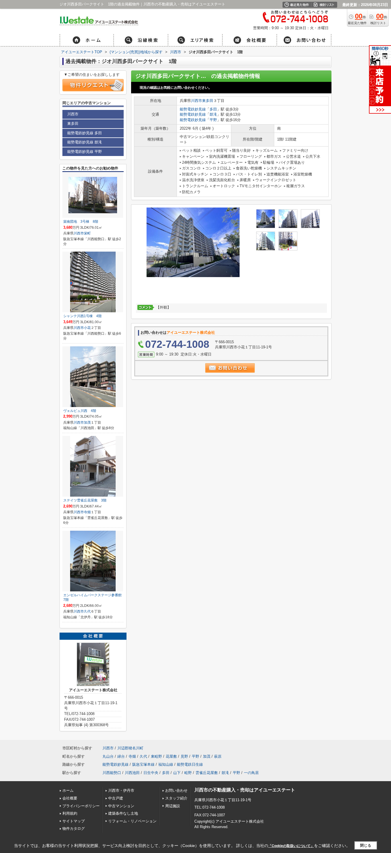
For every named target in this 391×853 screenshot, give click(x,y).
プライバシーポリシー (81, 806)
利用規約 (69, 813)
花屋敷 (171, 756)
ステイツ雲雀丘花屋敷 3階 (84, 500)
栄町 (87, 233)
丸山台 (108, 756)
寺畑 (87, 512)
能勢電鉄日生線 (190, 764)
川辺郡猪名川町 (130, 748)
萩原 (218, 756)
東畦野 (156, 756)
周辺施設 (172, 806)
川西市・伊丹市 (121, 790)
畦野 (188, 773)
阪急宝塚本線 (143, 764)
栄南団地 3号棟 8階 (80, 222)
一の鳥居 (251, 773)
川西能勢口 (111, 773)
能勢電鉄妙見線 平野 (84, 151)
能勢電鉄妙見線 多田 (84, 133)
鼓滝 (213, 114)
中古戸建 (115, 798)
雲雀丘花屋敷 (207, 773)
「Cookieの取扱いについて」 (291, 846)
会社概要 (69, 798)
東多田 (207, 100)
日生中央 (150, 773)
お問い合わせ (176, 790)
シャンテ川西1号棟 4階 (82, 316)
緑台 (121, 756)
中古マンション (121, 806)
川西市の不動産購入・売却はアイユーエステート (244, 789)
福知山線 (165, 764)
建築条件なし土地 (123, 813)
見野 (184, 756)
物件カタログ (73, 828)
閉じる (365, 845)
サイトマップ (73, 821)
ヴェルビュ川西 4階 (79, 411)
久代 (87, 611)
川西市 (196, 100)
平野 (213, 120)
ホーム (68, 790)
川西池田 (132, 773)
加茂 (87, 422)
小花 (87, 328)
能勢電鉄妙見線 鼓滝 (84, 142)
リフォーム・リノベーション (132, 821)
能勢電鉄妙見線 (193, 109)
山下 (177, 773)
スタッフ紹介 (176, 798)
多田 (213, 109)
